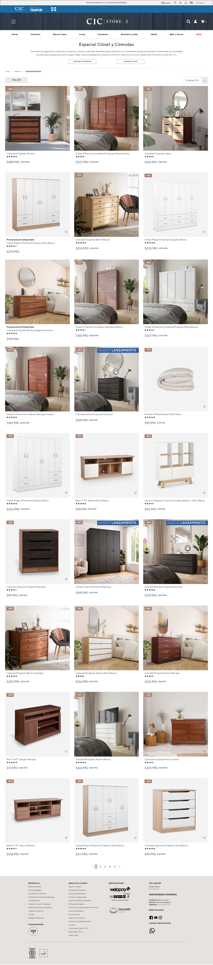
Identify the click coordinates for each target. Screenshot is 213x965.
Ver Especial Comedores (82, 61)
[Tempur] (36, 9)
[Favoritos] (66, 145)
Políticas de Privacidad (77, 890)
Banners (18, 71)
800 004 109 (154, 889)
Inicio (8, 71)
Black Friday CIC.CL (76, 932)
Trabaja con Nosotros (35, 911)
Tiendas (31, 914)
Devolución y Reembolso (78, 897)
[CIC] (19, 9)
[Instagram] (160, 917)
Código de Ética (34, 901)
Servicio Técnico (74, 914)
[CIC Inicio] (104, 21)
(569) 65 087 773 (164, 905)
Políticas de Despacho (77, 904)
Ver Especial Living (131, 61)
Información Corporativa (37, 894)
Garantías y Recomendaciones (80, 901)
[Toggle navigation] (13, 21)
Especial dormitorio (33, 71)
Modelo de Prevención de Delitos (40, 908)
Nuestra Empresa (34, 887)
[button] (195, 21)
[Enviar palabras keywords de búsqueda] (188, 21)
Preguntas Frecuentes (77, 918)
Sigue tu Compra (75, 887)
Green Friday (73, 935)
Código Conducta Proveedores (39, 904)
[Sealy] (53, 9)
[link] (198, 34)
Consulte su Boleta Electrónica (80, 921)
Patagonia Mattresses (36, 918)
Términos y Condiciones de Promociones (83, 908)
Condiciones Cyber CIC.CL (79, 928)
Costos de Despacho (76, 911)
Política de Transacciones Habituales (41, 897)
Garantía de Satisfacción (77, 894)
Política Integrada (34, 890)
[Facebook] (151, 917)
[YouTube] (156, 917)
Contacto (72, 925)
